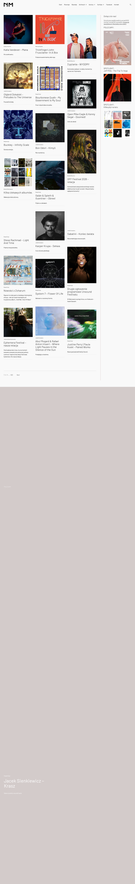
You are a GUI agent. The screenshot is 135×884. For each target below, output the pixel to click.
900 (12, 375)
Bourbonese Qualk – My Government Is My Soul (48, 99)
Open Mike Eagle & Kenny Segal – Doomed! (81, 115)
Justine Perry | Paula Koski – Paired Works (78, 346)
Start (60, 4)
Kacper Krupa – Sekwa (47, 246)
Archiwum (82, 4)
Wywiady (74, 4)
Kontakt (116, 4)
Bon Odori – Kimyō (45, 147)
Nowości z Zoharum (14, 290)
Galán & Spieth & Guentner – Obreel (45, 197)
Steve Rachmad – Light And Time (16, 241)
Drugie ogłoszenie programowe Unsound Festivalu (79, 291)
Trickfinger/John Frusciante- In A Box (46, 51)
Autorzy (91, 4)
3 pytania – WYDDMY (78, 64)
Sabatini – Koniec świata (80, 233)
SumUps (99, 4)
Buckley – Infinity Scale (16, 144)
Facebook (109, 4)
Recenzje (67, 4)
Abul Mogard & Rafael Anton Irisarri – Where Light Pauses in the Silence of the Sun (47, 345)
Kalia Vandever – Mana (16, 49)
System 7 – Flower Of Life (49, 293)
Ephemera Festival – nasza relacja (15, 344)
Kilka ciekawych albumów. (18, 192)
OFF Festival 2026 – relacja (78, 180)
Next (18, 375)
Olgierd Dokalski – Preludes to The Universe (18, 96)
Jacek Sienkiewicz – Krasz (24, 783)
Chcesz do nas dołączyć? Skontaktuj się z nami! (116, 23)
